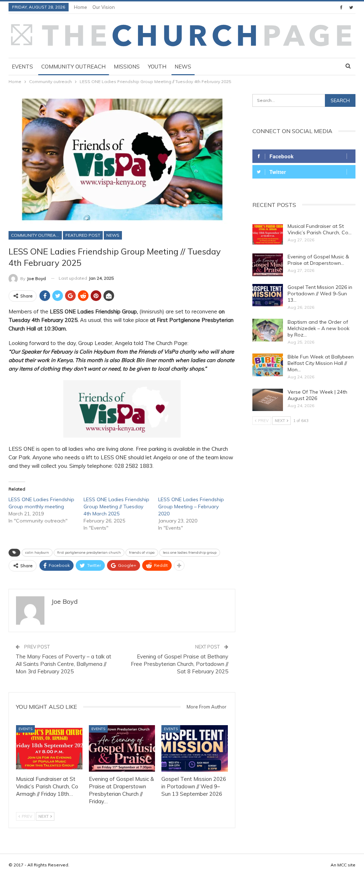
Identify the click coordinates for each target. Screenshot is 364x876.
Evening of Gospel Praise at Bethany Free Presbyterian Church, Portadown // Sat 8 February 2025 (179, 664)
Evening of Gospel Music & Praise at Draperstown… (318, 259)
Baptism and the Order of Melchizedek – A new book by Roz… (318, 328)
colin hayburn (37, 552)
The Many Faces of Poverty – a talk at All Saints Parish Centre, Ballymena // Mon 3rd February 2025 (63, 664)
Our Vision (103, 7)
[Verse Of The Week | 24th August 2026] (267, 400)
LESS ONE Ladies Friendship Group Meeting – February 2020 (191, 506)
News (183, 66)
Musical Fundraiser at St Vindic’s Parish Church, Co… (320, 229)
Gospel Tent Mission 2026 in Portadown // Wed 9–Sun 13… (320, 293)
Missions (127, 66)
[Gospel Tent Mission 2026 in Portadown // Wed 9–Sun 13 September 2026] (194, 748)
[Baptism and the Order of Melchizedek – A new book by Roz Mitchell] (267, 330)
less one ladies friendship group (189, 552)
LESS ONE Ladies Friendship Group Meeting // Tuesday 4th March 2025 (116, 506)
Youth (157, 66)
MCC (342, 864)
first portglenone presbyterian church (89, 552)
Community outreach (73, 66)
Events (22, 66)
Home (80, 7)
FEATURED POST (82, 235)
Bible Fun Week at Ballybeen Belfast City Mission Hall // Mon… (321, 363)
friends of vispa (142, 552)
